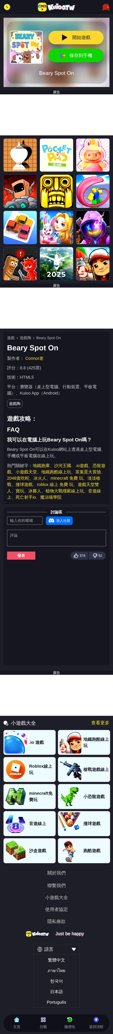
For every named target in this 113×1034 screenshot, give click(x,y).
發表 (21, 555)
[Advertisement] (56, 114)
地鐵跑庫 (41, 465)
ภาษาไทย (56, 970)
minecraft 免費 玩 (67, 478)
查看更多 (100, 722)
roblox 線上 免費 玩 (55, 484)
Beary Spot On (48, 338)
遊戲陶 (25, 338)
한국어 (56, 981)
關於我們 (56, 873)
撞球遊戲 (24, 484)
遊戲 (11, 338)
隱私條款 (56, 921)
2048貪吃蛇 (18, 478)
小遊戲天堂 (26, 472)
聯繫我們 (56, 885)
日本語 (56, 991)
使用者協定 (56, 909)
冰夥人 (34, 491)
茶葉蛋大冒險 (88, 472)
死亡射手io (26, 497)
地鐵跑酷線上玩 (56, 472)
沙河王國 (62, 465)
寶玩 (20, 491)
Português (56, 1002)
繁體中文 (56, 960)
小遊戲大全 (56, 897)
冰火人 (40, 478)
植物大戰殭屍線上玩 (64, 491)
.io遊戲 (81, 465)
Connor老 (34, 358)
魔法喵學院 (51, 497)
